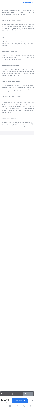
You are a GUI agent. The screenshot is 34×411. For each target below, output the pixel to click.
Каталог (10, 408)
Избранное (17, 408)
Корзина (30, 408)
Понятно (28, 394)
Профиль (23, 408)
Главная (4, 408)
